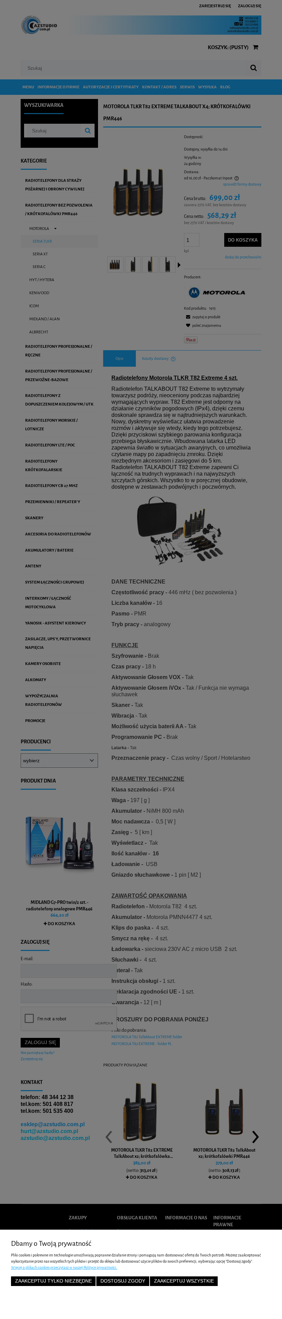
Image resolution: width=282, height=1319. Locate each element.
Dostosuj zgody (122, 1281)
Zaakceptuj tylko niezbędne (53, 1281)
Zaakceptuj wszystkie (184, 1281)
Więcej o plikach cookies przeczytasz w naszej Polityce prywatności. (64, 1267)
